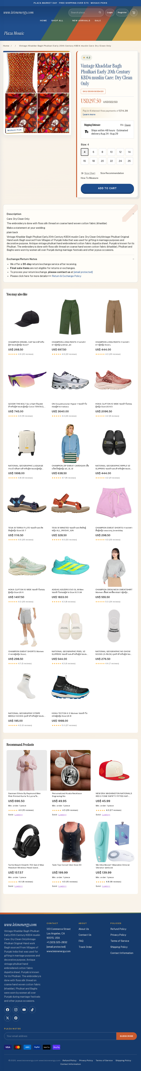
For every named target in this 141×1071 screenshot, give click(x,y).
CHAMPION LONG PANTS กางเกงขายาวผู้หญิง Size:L (112, 343)
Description (14, 213)
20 (102, 161)
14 (129, 152)
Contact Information (121, 953)
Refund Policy (118, 929)
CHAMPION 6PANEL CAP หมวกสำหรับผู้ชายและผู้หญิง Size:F (26, 343)
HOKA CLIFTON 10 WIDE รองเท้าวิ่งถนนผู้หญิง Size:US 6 (26, 591)
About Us (84, 929)
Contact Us (85, 934)
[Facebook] (7, 1009)
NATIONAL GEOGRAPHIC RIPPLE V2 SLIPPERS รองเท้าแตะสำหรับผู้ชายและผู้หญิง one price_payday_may (113, 467)
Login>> (19, 814)
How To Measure (89, 178)
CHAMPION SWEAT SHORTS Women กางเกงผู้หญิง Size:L (26, 652)
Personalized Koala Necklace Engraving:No (67, 794)
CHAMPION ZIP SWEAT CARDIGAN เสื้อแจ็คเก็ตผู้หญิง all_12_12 (70, 467)
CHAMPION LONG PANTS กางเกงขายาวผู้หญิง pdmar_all (69, 343)
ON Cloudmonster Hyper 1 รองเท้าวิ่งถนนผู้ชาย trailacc (69, 405)
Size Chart (89, 173)
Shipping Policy (118, 947)
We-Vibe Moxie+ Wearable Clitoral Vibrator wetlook (113, 866)
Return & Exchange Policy (66, 276)
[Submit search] (100, 12)
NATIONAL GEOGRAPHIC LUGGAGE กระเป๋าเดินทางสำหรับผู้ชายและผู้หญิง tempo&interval (25, 467)
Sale (98, 20)
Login (110, 12)
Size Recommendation (112, 173)
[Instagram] (15, 1009)
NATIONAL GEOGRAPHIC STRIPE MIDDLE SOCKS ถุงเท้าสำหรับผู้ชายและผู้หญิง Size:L (26, 715)
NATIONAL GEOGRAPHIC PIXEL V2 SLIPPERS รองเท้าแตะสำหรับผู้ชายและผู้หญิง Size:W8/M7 (70, 653)
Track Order (85, 947)
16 (84, 161)
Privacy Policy (118, 934)
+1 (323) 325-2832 (57, 942)
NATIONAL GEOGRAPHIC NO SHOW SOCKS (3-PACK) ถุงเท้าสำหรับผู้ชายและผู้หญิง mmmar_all (114, 653)
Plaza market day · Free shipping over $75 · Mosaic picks (70, 3)
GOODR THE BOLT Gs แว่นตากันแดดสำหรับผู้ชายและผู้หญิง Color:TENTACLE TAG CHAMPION (26, 405)
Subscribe (126, 1036)
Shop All (57, 20)
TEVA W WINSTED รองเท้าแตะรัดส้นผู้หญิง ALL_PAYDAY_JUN (69, 529)
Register (122, 12)
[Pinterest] (15, 1018)
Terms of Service (119, 941)
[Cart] (134, 12)
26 (129, 161)
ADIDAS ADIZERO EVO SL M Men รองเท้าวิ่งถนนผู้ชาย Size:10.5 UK (68, 591)
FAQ (81, 941)
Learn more (89, 114)
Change (127, 125)
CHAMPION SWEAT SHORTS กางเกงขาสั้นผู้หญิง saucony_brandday (113, 529)
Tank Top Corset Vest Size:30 (67, 865)
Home (43, 20)
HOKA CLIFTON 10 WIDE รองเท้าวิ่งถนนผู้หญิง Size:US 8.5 (113, 405)
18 (93, 161)
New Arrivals (81, 20)
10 (111, 152)
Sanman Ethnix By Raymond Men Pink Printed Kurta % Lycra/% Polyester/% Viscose (24, 795)
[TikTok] (32, 1009)
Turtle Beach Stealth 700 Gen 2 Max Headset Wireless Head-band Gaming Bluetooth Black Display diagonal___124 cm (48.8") (26, 866)
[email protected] (83, 272)
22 (111, 161)
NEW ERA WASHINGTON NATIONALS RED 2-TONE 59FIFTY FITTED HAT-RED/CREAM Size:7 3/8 (114, 795)
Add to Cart (107, 188)
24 (120, 161)
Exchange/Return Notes (22, 259)
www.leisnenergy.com (18, 12)
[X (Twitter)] (7, 1018)
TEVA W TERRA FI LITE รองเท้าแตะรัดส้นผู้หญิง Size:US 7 (25, 529)
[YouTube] (24, 1009)
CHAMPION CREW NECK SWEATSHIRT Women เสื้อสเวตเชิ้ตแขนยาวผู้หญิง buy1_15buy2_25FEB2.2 (113, 591)
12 (120, 152)
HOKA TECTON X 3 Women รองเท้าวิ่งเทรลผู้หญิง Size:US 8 (69, 714)
